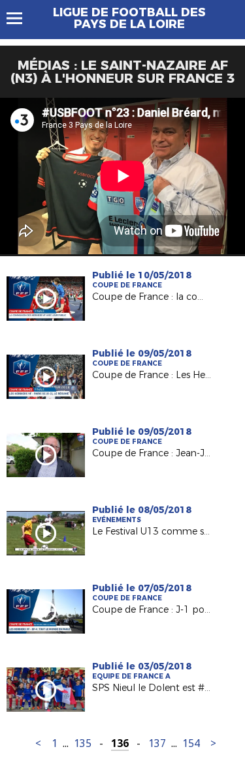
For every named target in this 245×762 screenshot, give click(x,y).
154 (191, 743)
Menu (21, 18)
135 (82, 743)
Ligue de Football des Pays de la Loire (129, 18)
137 (157, 743)
